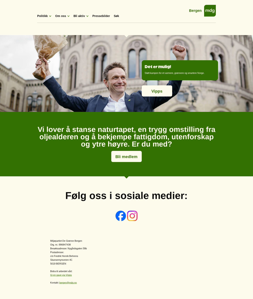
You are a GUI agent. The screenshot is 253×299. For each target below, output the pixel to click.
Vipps (157, 91)
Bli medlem (126, 156)
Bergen (195, 9)
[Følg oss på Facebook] (121, 220)
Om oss (60, 16)
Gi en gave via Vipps (61, 275)
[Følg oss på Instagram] (132, 220)
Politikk (42, 16)
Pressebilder (101, 16)
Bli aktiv (79, 16)
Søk (116, 16)
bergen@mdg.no (68, 282)
